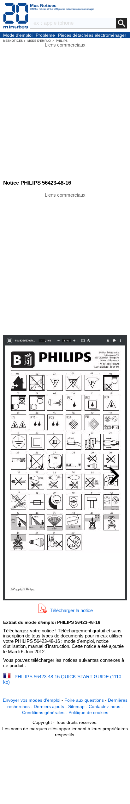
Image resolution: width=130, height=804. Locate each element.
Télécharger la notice (71, 610)
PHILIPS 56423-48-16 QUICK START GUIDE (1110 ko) (62, 679)
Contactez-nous (104, 706)
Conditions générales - (45, 712)
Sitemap (76, 706)
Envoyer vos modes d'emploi (31, 700)
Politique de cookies (88, 712)
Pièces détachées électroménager (92, 35)
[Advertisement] (65, 263)
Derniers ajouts (49, 706)
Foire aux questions (84, 700)
